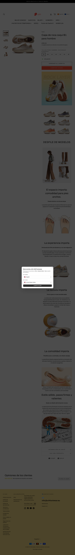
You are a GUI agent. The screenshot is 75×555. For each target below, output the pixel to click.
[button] (37, 277)
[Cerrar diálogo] (52, 267)
